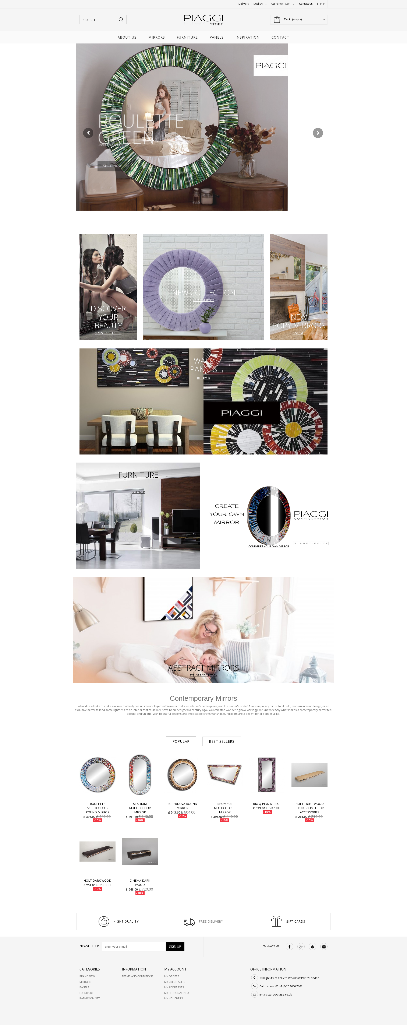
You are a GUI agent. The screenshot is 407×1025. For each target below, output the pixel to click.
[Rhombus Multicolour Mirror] (225, 775)
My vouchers (173, 998)
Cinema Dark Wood (140, 882)
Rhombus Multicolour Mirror (225, 808)
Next (318, 133)
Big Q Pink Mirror (267, 804)
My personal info (176, 993)
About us (127, 37)
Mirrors (156, 37)
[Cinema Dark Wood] (140, 852)
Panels (217, 37)
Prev (88, 133)
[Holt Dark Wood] (97, 852)
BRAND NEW (87, 976)
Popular (181, 741)
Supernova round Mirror (182, 806)
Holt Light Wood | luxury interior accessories (309, 808)
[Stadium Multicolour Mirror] (140, 775)
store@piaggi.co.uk (280, 994)
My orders (171, 976)
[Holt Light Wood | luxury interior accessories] (309, 775)
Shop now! (113, 158)
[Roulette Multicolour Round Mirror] (97, 775)
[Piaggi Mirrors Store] (203, 21)
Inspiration (248, 37)
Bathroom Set (89, 998)
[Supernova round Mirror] (182, 775)
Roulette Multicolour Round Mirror (97, 808)
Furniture (187, 37)
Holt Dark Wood (97, 880)
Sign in (321, 4)
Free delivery (211, 921)
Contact (280, 37)
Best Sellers (221, 741)
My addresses (174, 987)
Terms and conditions (137, 976)
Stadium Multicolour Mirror (140, 808)
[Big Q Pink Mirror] (267, 775)
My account (175, 969)
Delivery (243, 4)
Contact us (306, 4)
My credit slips (174, 982)
